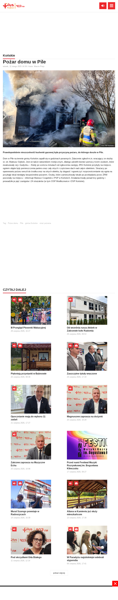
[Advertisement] (59, 32)
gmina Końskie (31, 223)
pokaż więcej (59, 573)
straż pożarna (45, 223)
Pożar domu (13, 223)
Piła (21, 223)
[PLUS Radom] (13, 5)
